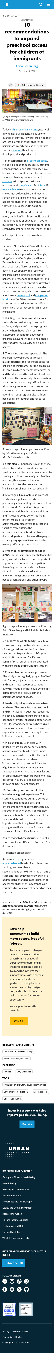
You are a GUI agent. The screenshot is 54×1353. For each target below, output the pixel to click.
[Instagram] (26, 1282)
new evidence (10, 189)
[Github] (26, 1290)
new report (23, 295)
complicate (24, 185)
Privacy (5, 1331)
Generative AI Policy (12, 1337)
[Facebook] (4, 1290)
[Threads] (19, 1282)
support (17, 150)
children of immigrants (25, 129)
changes (7, 181)
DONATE (19, 1021)
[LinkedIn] (4, 1282)
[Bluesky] (12, 1282)
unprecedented (11, 863)
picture (41, 185)
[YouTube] (12, 1290)
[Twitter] (19, 1290)
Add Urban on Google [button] (32, 85)
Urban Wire (27, 20)
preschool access (37, 160)
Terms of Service (20, 1331)
